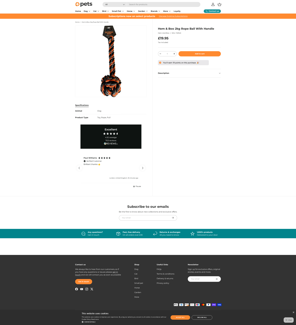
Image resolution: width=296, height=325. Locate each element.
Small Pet (116, 11)
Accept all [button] (180, 317)
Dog (86, 11)
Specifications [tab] (82, 105)
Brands (154, 11)
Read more (95, 319)
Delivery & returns (165, 278)
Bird (104, 11)
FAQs (159, 269)
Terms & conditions (165, 274)
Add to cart (200, 54)
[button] (219, 4)
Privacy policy (163, 283)
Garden (141, 11)
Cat (95, 11)
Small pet (138, 283)
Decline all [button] (202, 317)
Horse (129, 11)
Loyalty (177, 11)
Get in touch (83, 282)
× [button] (293, 312)
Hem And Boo (163, 33)
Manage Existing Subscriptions (173, 16)
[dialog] (148, 317)
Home (78, 11)
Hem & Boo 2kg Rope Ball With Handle (95, 22)
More (165, 11)
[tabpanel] (111, 114)
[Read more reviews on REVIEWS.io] (111, 144)
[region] (111, 168)
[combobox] (151, 4)
